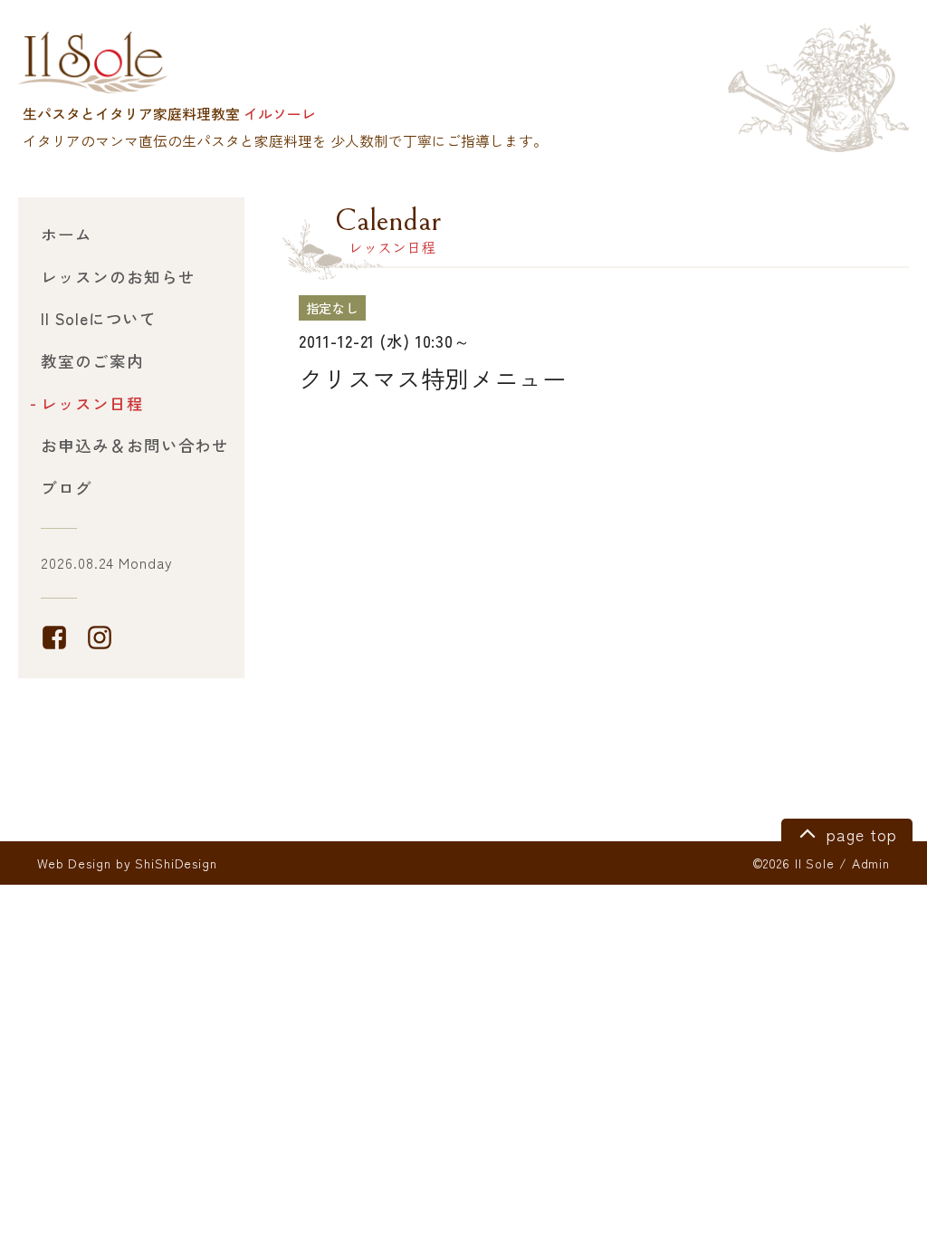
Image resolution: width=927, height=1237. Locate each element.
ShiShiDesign (176, 863)
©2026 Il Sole (793, 863)
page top (858, 834)
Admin (871, 863)
